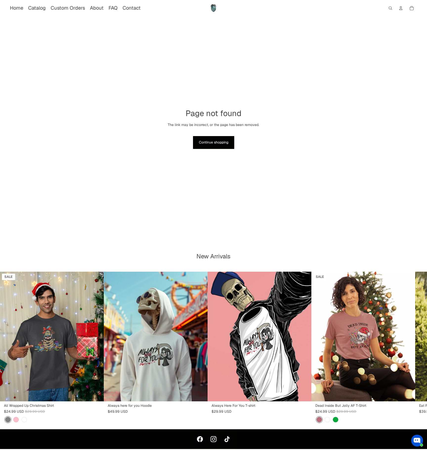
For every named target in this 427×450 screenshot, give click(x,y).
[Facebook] (200, 439)
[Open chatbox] (417, 441)
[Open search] (390, 8)
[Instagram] (213, 439)
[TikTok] (227, 439)
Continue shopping (213, 142)
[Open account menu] (400, 8)
